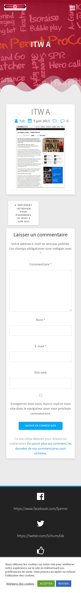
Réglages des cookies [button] (20, 584)
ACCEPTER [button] (46, 583)
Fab (22, 121)
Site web (40, 372)
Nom (40, 320)
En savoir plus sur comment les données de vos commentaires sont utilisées (43, 448)
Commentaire (40, 264)
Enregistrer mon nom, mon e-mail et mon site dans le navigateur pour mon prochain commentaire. (40, 408)
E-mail (40, 346)
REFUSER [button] (63, 583)
